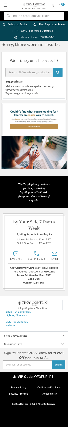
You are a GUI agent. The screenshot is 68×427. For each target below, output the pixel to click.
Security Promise (18, 394)
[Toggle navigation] (6, 5)
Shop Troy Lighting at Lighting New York (18, 314)
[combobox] (34, 16)
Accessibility (49, 394)
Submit (59, 365)
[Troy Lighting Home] (34, 5)
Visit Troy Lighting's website (17, 323)
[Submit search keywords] (58, 72)
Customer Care (13, 344)
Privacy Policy (18, 387)
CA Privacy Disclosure (49, 387)
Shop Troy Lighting (15, 336)
